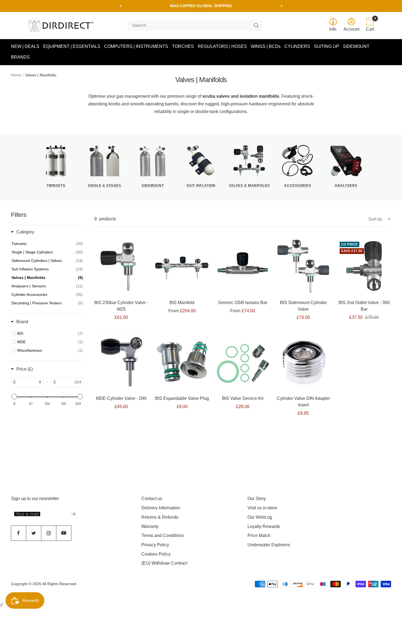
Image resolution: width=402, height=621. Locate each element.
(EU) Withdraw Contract (164, 563)
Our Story (256, 498)
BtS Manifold (182, 302)
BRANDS (20, 57)
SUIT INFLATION (201, 185)
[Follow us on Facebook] (18, 533)
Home (16, 75)
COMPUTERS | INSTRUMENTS (136, 46)
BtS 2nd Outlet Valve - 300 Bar (364, 305)
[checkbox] (50, 333)
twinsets (55, 185)
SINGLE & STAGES (104, 185)
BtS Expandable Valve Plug (182, 398)
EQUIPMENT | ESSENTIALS (71, 46)
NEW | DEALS (25, 46)
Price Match (258, 535)
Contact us (151, 498)
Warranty (150, 526)
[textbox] (29, 382)
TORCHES (183, 46)
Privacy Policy (155, 544)
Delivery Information (160, 508)
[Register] (73, 514)
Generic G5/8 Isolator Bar (242, 302)
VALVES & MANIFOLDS (249, 185)
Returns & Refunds (159, 517)
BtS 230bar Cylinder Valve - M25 (121, 305)
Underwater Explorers (268, 544)
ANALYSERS (346, 185)
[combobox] (192, 25)
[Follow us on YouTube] (63, 533)
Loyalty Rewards (263, 526)
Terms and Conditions (162, 535)
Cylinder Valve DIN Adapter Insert (303, 401)
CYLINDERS (297, 46)
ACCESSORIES (297, 185)
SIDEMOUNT (356, 46)
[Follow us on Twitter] (33, 533)
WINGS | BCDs (266, 46)
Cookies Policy (156, 554)
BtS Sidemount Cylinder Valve (303, 305)
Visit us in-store (262, 508)
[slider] (14, 396)
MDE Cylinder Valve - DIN (121, 398)
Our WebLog (259, 517)
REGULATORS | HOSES (222, 46)
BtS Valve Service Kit (242, 398)
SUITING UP (326, 46)
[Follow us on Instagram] (48, 533)
